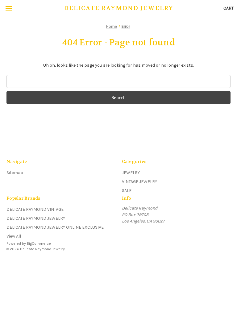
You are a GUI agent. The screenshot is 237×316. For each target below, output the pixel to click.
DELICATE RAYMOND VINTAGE (35, 209)
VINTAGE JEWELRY (139, 181)
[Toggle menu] (8, 8)
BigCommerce (39, 243)
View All (13, 236)
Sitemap (14, 172)
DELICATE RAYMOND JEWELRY (35, 218)
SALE (126, 190)
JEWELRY (131, 172)
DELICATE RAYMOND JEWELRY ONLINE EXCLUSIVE (55, 227)
